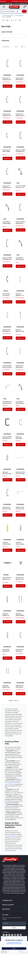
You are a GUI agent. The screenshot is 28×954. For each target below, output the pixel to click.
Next (16, 700)
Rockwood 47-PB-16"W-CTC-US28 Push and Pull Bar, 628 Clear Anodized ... (20, 472)
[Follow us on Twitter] (6, 935)
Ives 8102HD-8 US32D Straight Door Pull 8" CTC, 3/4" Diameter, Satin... (20, 402)
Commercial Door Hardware (8, 15)
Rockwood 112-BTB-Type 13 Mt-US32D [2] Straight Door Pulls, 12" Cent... (7, 508)
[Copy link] (19, 20)
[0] (24, 7)
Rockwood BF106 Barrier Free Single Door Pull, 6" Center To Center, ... (7, 366)
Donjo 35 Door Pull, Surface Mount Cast (6, 294)
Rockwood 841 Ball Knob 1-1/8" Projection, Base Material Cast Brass (20, 578)
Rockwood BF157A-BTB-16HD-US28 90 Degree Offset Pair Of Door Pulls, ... (20, 437)
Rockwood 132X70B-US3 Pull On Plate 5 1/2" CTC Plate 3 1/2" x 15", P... (7, 543)
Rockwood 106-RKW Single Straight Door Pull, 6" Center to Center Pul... (20, 650)
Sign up (14, 927)
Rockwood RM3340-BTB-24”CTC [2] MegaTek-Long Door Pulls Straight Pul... (6, 686)
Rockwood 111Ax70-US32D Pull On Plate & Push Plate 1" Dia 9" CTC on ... (20, 543)
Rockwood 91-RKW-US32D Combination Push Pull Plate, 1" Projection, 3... (7, 650)
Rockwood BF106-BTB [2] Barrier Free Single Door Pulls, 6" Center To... (20, 222)
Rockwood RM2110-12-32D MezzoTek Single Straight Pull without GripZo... (20, 330)
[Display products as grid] (22, 47)
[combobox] (11, 11)
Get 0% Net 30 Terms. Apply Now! (15, 1)
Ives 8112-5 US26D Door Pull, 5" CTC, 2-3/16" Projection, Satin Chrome (20, 186)
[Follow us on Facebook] (4, 935)
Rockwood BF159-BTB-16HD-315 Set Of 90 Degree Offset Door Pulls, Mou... (7, 437)
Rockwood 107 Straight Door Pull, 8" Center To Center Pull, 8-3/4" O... (20, 114)
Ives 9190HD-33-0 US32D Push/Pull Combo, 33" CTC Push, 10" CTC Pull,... (7, 402)
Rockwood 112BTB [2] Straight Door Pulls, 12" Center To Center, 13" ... (20, 150)
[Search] (24, 11)
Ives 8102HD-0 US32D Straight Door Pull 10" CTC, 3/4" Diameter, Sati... (20, 258)
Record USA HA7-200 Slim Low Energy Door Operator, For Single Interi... (7, 578)
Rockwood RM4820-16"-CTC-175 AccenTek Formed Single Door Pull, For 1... (7, 614)
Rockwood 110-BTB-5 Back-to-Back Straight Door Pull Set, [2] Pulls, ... (20, 686)
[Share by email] (3, 20)
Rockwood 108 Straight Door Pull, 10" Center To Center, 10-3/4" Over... (7, 114)
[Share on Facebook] (12, 20)
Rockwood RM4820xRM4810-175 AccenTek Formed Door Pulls (20, 614)
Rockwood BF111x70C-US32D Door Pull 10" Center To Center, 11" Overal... (7, 472)
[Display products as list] (25, 46)
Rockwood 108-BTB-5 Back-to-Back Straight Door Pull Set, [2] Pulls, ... (7, 330)
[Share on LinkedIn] (7, 20)
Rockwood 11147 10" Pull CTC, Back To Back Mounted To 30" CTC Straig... (20, 508)
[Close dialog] (26, 937)
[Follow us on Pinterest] (12, 935)
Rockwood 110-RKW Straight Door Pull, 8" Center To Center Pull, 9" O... (20, 366)
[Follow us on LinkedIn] (21, 935)
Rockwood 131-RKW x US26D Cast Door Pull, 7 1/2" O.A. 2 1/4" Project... (7, 150)
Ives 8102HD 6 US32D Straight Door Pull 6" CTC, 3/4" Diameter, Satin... (7, 222)
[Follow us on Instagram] (9, 935)
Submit (14, 948)
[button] (17, 11)
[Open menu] (4, 7)
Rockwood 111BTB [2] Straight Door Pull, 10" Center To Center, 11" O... (7, 258)
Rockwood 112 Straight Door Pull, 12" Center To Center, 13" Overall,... (7, 78)
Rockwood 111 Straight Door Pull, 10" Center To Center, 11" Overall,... (7, 186)
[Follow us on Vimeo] (18, 935)
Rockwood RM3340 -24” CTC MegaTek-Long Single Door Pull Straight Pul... (20, 294)
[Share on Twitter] (16, 20)
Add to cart (8, 86)
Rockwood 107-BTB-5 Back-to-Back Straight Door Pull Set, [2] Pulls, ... (20, 78)
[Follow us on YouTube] (15, 935)
